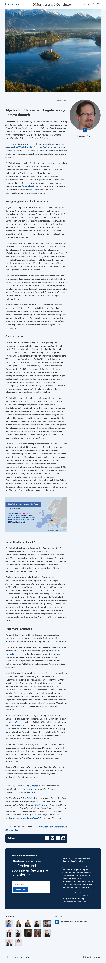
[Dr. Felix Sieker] (9, 933)
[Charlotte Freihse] (18, 923)
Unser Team (9, 916)
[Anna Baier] (37, 933)
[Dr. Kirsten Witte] (9, 923)
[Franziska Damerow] (18, 942)
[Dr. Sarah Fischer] (37, 923)
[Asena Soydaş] (28, 923)
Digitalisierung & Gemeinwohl (53, 4)
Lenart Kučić (85, 136)
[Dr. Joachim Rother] (18, 933)
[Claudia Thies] (9, 942)
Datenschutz (87, 957)
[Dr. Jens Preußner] (47, 923)
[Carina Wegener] (47, 933)
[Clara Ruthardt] (28, 933)
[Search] (93, 4)
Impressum (96, 957)
